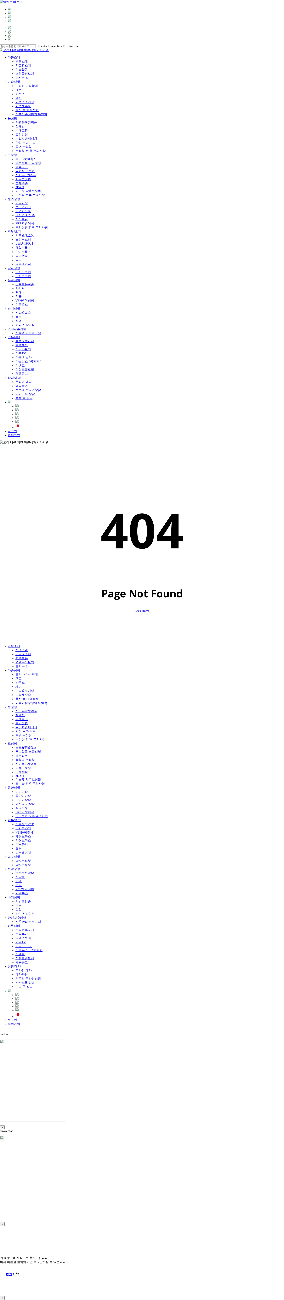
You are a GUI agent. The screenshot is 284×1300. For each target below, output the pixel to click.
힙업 (18, 909)
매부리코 (21, 755)
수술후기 (21, 934)
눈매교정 (21, 719)
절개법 (20, 715)
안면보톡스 (23, 840)
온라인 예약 (23, 970)
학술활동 (21, 658)
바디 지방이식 (25, 913)
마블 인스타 (23, 946)
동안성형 (14, 787)
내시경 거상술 (25, 804)
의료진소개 (23, 654)
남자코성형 (23, 864)
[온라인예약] (9, 13)
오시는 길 (22, 666)
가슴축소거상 (24, 690)
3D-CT (19, 775)
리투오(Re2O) (24, 824)
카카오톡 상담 (25, 982)
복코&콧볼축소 (25, 747)
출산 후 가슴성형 (27, 698)
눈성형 (12, 707)
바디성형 (14, 897)
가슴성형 (14, 670)
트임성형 (21, 723)
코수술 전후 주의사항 (30, 783)
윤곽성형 (14, 869)
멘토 (18, 678)
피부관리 (21, 844)
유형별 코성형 (25, 759)
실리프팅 (21, 808)
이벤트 (20, 954)
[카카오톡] (9, 9)
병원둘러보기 (24, 662)
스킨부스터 (23, 828)
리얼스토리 (23, 938)
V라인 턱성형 (24, 889)
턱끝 (18, 885)
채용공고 (21, 962)
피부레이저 (23, 852)
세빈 (18, 686)
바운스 (20, 682)
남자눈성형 (23, 860)
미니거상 (21, 791)
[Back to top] (1, 1030)
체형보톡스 (23, 836)
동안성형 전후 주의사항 (31, 816)
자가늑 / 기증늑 (25, 763)
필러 (18, 848)
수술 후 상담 (23, 986)
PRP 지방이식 (24, 812)
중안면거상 (23, 795)
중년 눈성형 (23, 735)
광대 (18, 881)
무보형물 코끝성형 (28, 751)
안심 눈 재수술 (25, 731)
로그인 (12, 1019)
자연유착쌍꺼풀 (26, 711)
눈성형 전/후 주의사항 (30, 739)
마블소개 (14, 646)
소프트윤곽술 (24, 873)
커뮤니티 (14, 925)
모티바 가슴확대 (26, 674)
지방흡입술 (23, 901)
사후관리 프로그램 (28, 921)
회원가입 (14, 1023)
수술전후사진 (24, 929)
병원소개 (21, 650)
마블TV (20, 942)
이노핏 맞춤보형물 (28, 779)
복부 (18, 905)
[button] (13, 1274)
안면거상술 (23, 799)
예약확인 (21, 974)
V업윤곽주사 (24, 832)
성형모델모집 (24, 958)
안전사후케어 (17, 917)
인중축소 (21, 893)
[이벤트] (9, 17)
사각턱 (20, 877)
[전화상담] (9, 20)
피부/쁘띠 (14, 820)
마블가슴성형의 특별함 (31, 703)
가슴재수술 (23, 694)
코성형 (12, 743)
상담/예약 (14, 966)
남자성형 (14, 856)
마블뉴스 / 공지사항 (29, 950)
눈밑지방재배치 (26, 727)
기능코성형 (23, 768)
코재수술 (21, 772)
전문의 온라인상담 (28, 978)
